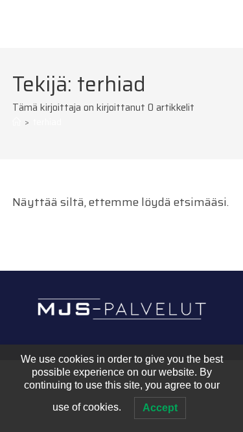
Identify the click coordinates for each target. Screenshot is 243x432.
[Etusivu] (16, 122)
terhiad (47, 122)
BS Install (45, 23)
